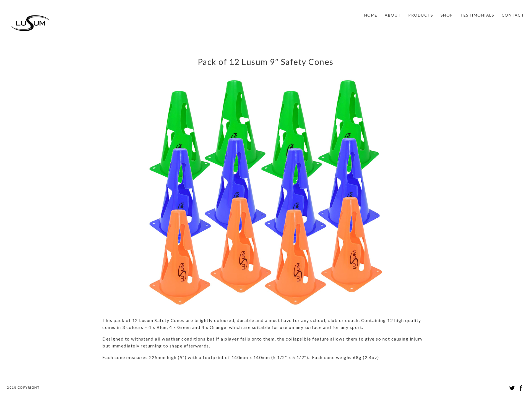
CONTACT (513, 15)
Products (420, 15)
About (393, 15)
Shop (447, 15)
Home (371, 15)
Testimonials (477, 15)
